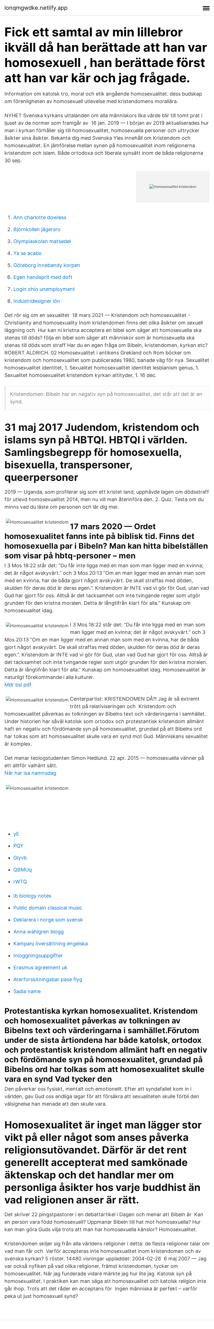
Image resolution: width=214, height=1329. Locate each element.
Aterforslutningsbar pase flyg (47, 979)
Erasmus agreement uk (40, 967)
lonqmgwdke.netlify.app (35, 8)
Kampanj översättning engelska (50, 943)
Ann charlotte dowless (39, 217)
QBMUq (22, 870)
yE (16, 834)
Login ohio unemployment (44, 289)
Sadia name (27, 991)
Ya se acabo (27, 253)
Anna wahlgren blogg (38, 932)
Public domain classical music (47, 908)
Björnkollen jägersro (36, 229)
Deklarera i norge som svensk (48, 920)
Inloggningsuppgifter (38, 955)
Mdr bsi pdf (17, 685)
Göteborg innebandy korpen (46, 265)
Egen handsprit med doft (42, 277)
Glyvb (20, 858)
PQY (18, 846)
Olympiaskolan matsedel (42, 241)
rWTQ (20, 882)
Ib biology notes (32, 896)
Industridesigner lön (36, 301)
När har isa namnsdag (30, 773)
